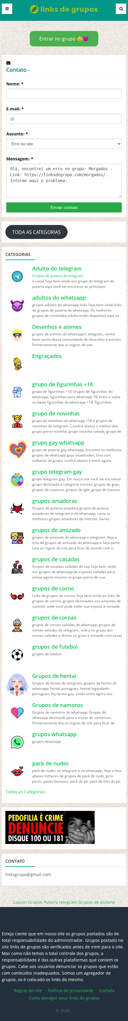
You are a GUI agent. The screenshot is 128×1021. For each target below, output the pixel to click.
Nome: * (15, 84)
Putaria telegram (60, 902)
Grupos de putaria (96, 902)
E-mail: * (15, 109)
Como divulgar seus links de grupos (64, 998)
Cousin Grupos (28, 902)
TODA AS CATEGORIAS (36, 232)
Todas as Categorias (25, 792)
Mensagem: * (19, 159)
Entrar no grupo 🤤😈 (64, 38)
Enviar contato (64, 207)
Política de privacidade (70, 990)
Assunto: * (17, 134)
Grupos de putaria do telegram (57, 275)
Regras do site (28, 990)
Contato (107, 990)
